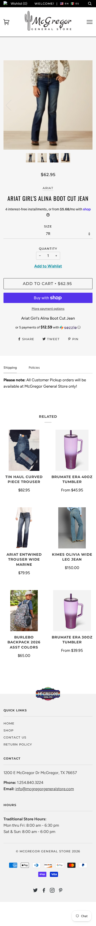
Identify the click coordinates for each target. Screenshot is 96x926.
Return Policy (17, 744)
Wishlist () (19, 4)
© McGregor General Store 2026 (48, 851)
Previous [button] (11, 105)
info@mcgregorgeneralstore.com (44, 788)
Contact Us (14, 737)
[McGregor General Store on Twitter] (35, 891)
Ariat (48, 188)
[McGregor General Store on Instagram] (52, 891)
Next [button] (84, 105)
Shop (8, 730)
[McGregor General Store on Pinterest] (60, 891)
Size (48, 226)
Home (8, 723)
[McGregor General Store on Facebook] (43, 891)
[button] (48, 327)
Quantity (48, 248)
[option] (48, 105)
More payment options (48, 309)
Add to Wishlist (48, 266)
